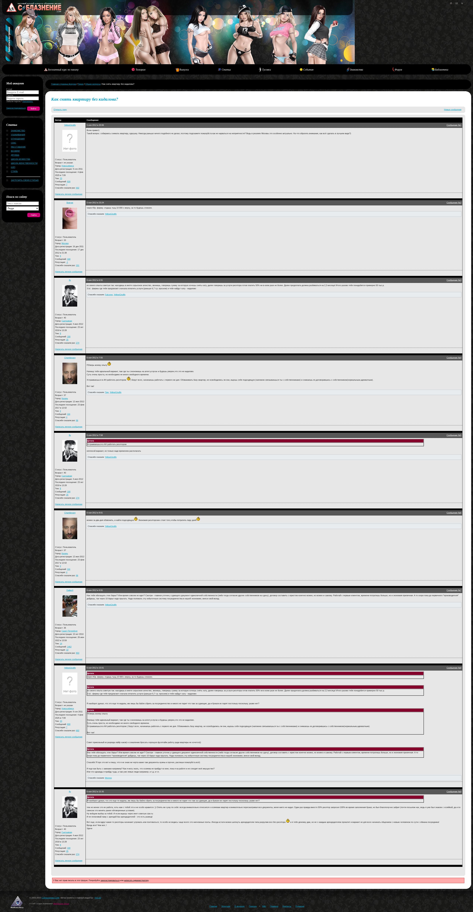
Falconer (109, 294)
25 (67, 340)
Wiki (264, 906)
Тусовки (266, 69)
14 (61, 643)
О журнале (239, 906)
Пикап (81, 84)
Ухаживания (18, 135)
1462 (69, 647)
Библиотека (441, 69)
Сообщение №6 (454, 513)
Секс (13, 143)
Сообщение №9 (454, 791)
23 (61, 178)
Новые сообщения (452, 109)
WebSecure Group (61, 904)
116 (68, 414)
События (308, 69)
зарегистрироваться (110, 880)
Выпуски (184, 69)
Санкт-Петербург (70, 631)
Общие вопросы (93, 84)
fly (70, 280)
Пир (107, 392)
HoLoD (98, 898)
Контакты (287, 906)
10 (67, 650)
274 (77, 343)
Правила (274, 906)
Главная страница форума (63, 84)
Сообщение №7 (454, 590)
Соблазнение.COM (50, 898)
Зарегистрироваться (16, 108)
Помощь (253, 906)
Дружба (15, 155)
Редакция (299, 906)
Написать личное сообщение (68, 194)
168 (68, 259)
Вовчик (70, 202)
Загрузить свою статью (25, 180)
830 (68, 181)
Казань (65, 398)
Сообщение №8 (454, 668)
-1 (67, 262)
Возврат (15, 151)
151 (77, 265)
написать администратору (136, 880)
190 (68, 336)
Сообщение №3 (454, 280)
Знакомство (18, 131)
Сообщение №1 (454, 125)
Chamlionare (70, 358)
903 (77, 653)
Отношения (18, 139)
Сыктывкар (67, 321)
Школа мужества (20, 159)
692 (77, 188)
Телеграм (140, 69)
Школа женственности (24, 163)
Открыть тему (60, 109)
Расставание (18, 147)
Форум (398, 69)
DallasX (70, 590)
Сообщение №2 (454, 202)
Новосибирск (68, 166)
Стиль (14, 171)
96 (77, 420)
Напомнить (27, 101)
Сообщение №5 (454, 435)
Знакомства (356, 69)
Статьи (226, 69)
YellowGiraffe (70, 125)
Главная (213, 906)
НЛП (13, 167)
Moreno (108, 778)
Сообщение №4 (454, 358)
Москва (65, 243)
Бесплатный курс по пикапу (63, 69)
